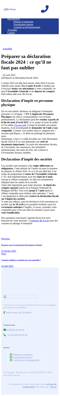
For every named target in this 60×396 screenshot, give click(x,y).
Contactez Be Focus (39, 220)
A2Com (53, 387)
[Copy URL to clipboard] (30, 233)
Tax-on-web (20, 125)
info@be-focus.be (15, 330)
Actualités (7, 48)
